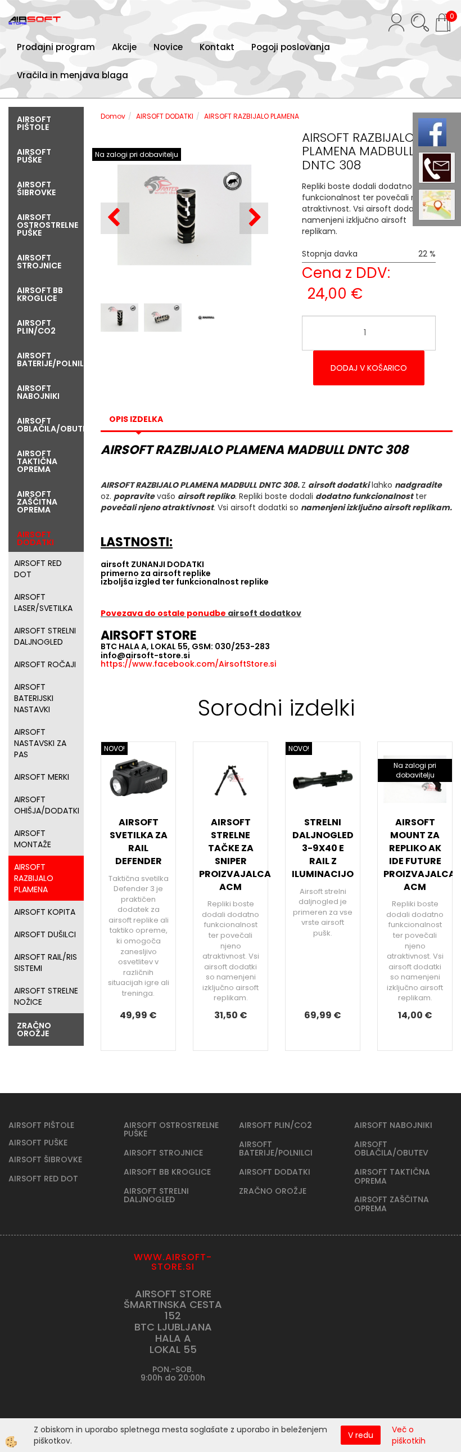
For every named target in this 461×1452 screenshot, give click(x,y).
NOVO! (114, 748)
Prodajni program (56, 47)
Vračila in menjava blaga (72, 75)
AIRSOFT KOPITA (44, 912)
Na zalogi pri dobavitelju (136, 154)
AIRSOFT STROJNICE (163, 1152)
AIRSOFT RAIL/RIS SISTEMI (45, 962)
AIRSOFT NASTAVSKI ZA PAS (40, 743)
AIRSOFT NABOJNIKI (393, 1125)
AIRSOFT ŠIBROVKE (45, 1159)
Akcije (124, 47)
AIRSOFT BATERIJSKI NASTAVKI (33, 698)
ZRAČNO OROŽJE (272, 1191)
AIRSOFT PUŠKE (37, 1142)
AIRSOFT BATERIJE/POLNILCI (276, 1148)
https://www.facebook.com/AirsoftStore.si (188, 663)
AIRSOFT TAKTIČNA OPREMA (392, 1176)
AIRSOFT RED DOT (38, 569)
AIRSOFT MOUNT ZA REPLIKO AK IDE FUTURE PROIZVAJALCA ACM (414, 854)
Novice (168, 47)
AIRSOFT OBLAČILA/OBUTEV (391, 1148)
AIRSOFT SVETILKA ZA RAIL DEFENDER (139, 841)
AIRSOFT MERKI (41, 777)
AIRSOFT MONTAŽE (32, 839)
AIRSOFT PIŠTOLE (41, 1125)
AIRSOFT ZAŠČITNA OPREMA (391, 1203)
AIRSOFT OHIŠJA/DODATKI (46, 805)
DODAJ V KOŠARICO (369, 368)
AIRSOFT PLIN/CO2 (275, 1125)
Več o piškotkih (409, 1435)
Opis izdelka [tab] (136, 419)
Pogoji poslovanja (290, 47)
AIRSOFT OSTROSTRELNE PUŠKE (171, 1129)
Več (138, 845)
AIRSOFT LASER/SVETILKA (43, 602)
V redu (360, 1435)
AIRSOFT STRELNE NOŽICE (46, 996)
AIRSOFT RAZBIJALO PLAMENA (33, 878)
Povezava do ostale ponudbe (164, 613)
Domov (113, 116)
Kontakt (217, 47)
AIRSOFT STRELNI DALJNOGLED (45, 636)
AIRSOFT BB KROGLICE (167, 1171)
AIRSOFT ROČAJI (45, 664)
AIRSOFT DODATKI (164, 116)
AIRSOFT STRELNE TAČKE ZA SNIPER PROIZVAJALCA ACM (230, 854)
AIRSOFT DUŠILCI (45, 934)
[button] (253, 218)
